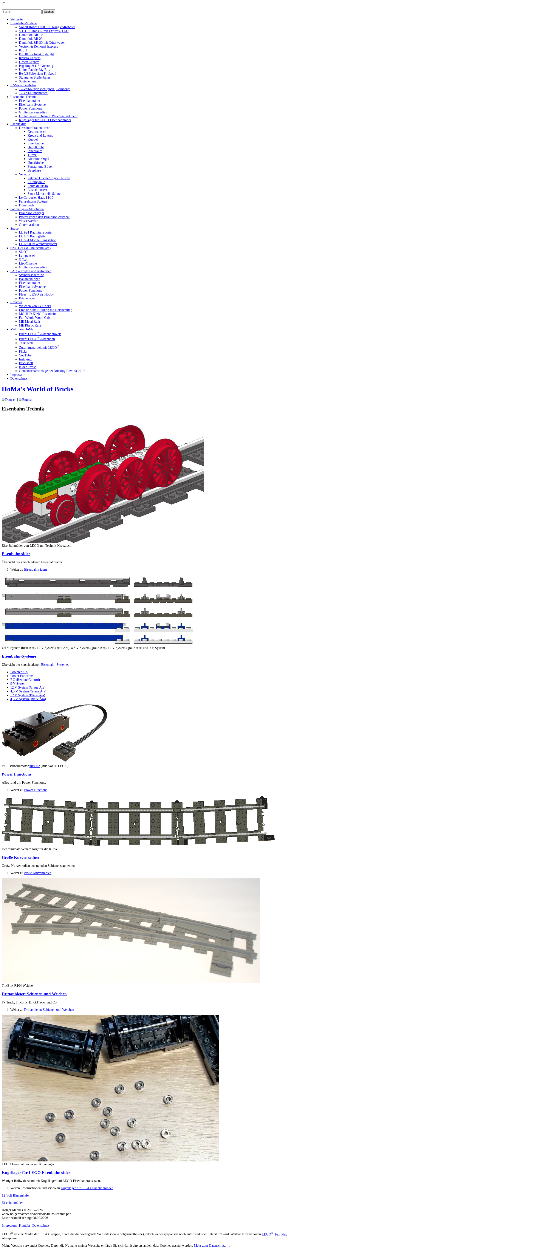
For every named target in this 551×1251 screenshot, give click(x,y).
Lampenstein (27, 255)
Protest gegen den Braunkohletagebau (44, 217)
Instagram (25, 359)
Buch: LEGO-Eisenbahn (37, 339)
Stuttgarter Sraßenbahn (34, 77)
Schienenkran (28, 81)
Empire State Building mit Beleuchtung (45, 310)
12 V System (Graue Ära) (27, 687)
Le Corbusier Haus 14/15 (36, 197)
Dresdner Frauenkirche (34, 128)
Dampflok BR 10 (31, 35)
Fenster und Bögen (40, 166)
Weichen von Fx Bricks (35, 306)
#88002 (34, 766)
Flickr (23, 351)
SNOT (23, 252)
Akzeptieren (10, 1238)
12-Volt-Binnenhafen (33, 93)
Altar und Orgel (38, 159)
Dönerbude (26, 205)
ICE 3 (23, 50)
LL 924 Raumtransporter (36, 232)
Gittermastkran (29, 224)
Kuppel (33, 139)
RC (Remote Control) (25, 679)
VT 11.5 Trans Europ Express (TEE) (44, 31)
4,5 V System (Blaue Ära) (28, 699)
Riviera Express (29, 58)
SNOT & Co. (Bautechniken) (30, 248)
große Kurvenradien (37, 873)
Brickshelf (26, 363)
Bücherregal (27, 298)
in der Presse (27, 367)
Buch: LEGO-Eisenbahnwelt (40, 334)
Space (14, 228)
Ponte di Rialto (38, 186)
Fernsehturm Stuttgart (33, 201)
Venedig (24, 174)
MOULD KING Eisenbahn (38, 314)
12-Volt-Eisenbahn (23, 85)
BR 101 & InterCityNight (36, 54)
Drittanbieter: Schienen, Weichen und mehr (48, 116)
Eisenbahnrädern (35, 569)
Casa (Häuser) (37, 190)
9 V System (18, 683)
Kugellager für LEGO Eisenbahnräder (45, 120)
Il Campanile (36, 182)
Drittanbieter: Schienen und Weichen (34, 994)
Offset (23, 259)
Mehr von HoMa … (24, 329)
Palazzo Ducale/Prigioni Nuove (49, 178)
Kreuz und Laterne (40, 135)
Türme (32, 155)
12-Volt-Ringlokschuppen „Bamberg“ (44, 89)
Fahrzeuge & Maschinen (27, 209)
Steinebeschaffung (31, 275)
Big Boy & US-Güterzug (36, 66)
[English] (26, 399)
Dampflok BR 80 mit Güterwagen (42, 42)
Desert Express (29, 62)
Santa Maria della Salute (44, 193)
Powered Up (19, 672)
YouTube (25, 355)
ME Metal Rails (29, 321)
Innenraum (35, 151)
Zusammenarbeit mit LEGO (39, 347)
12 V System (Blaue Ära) (27, 695)
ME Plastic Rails (30, 325)
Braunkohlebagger (31, 213)
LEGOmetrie (28, 263)
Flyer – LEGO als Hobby (36, 294)
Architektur (18, 124)
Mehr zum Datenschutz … (212, 1245)
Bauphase (34, 170)
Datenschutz (18, 378)
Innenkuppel (36, 143)
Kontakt (24, 1225)
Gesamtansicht (37, 131)
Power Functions (30, 108)
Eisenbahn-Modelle (23, 23)
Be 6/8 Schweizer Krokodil (37, 73)
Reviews (16, 302)
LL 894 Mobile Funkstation (37, 240)
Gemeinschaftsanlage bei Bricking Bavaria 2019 (52, 371)
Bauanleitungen (29, 279)
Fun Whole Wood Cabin (35, 317)
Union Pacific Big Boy (34, 69)
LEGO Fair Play (274, 1234)
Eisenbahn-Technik (23, 97)
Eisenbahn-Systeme (32, 104)
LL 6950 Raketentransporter (38, 244)
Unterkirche (36, 162)
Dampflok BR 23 (31, 38)
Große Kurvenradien (33, 112)
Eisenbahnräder (29, 100)
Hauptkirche (36, 147)
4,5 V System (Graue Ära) (28, 691)
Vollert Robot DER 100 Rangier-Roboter (47, 27)
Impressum (17, 374)
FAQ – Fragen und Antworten (30, 271)
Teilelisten (26, 343)
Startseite (16, 19)
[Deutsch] (9, 399)
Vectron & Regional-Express (38, 46)
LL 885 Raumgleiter (32, 236)
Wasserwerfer (28, 221)
